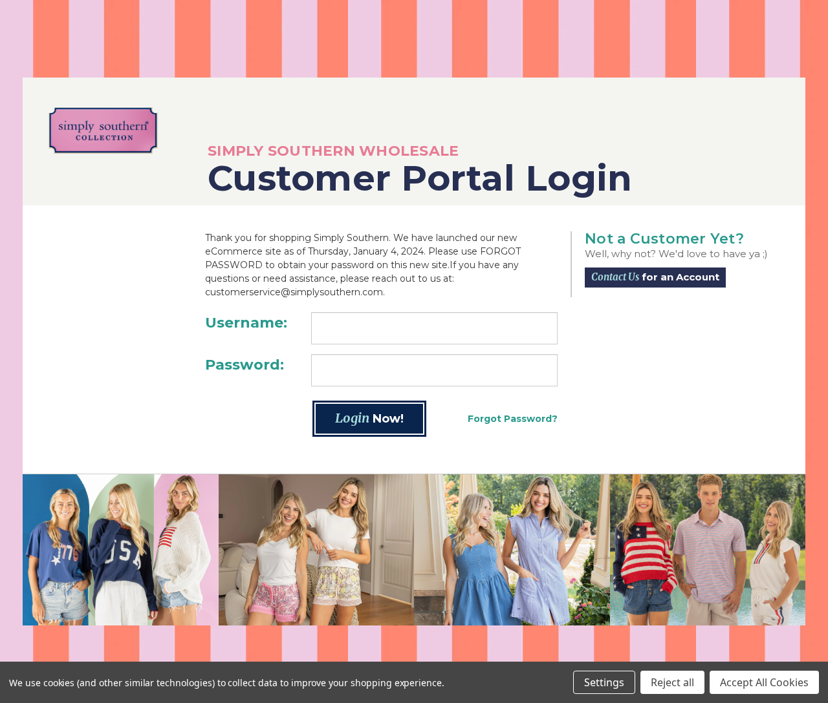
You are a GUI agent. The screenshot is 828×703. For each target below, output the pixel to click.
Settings (604, 682)
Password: (244, 364)
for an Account (655, 277)
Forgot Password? (513, 419)
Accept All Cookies (764, 682)
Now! (369, 418)
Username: (246, 322)
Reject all (672, 682)
